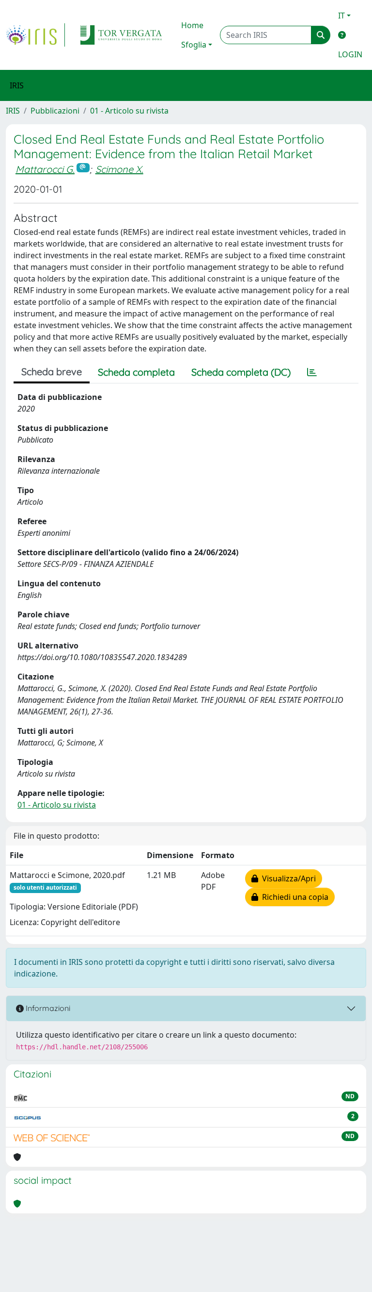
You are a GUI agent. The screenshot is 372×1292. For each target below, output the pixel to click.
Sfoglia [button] (193, 44)
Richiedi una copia (293, 897)
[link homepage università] (121, 35)
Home (192, 25)
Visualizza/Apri (287, 878)
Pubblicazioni (55, 110)
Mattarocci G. (45, 169)
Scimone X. (119, 169)
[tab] (312, 372)
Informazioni (47, 1008)
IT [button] (341, 15)
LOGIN (350, 54)
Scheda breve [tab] (51, 371)
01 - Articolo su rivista (129, 110)
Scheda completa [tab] (136, 372)
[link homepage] (35, 35)
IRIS (13, 110)
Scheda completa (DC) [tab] (241, 372)
